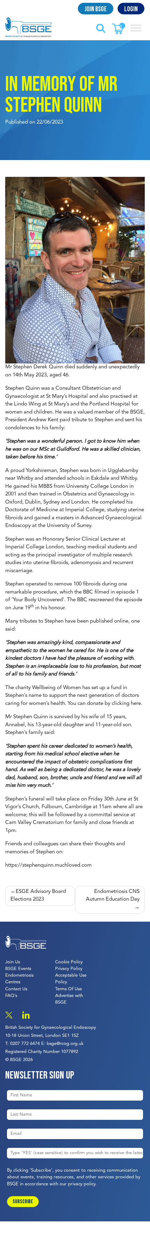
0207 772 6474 (25, 1043)
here (136, 703)
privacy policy (81, 1184)
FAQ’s (11, 995)
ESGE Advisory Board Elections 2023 (38, 895)
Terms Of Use (68, 989)
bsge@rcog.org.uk (65, 1043)
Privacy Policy (68, 968)
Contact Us (16, 989)
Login (131, 9)
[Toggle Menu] (135, 28)
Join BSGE (95, 9)
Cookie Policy (69, 962)
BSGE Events (18, 968)
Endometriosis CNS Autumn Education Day (113, 895)
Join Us (12, 962)
